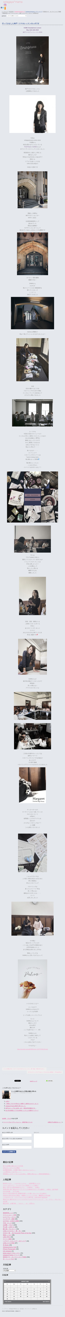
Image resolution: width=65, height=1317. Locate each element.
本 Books (6, 1245)
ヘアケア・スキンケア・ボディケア (14, 1241)
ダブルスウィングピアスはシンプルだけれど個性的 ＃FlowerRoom (45, 1072)
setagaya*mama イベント (11, 1255)
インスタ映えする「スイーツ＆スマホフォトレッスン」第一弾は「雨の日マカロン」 (24, 1069)
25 (20, 1296)
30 (7, 1298)
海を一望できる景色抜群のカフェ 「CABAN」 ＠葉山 (21, 1187)
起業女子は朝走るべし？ (55, 1122)
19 (27, 1293)
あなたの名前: (7, 1132)
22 (46, 1293)
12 (27, 1291)
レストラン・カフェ (27, 13)
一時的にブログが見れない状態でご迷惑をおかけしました (22, 1103)
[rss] (5, 9)
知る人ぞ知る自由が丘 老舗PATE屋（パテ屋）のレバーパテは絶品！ (25, 1193)
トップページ (5, 11)
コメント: (36, 1132)
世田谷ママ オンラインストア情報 (52, 11)
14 (40, 1291)
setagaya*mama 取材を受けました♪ (16, 1106)
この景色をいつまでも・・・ (12, 1172)
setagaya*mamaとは (20, 11)
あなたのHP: (5, 1144)
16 (7, 1293)
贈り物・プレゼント (9, 1229)
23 (7, 1296)
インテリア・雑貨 (8, 1219)
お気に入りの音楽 (8, 1243)
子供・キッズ (7, 1223)
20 (34, 1293)
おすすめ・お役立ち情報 (11, 1221)
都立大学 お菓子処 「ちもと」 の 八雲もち (19, 1203)
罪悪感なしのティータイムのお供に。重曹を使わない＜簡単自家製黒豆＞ (26, 1174)
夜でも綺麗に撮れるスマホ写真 (13, 1166)
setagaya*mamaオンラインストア (34, 11)
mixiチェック (33, 1081)
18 (20, 1293)
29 (46, 1296)
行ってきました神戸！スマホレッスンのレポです (20, 23)
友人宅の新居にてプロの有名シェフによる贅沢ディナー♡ (22, 1110)
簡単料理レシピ (6, 13)
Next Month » (46, 1301)
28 (40, 1296)
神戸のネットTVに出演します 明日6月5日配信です (21, 1108)
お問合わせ (35, 13)
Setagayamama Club (9, 1247)
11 (20, 1291)
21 (40, 1293)
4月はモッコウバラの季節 (11, 1168)
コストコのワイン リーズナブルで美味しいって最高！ (21, 1185)
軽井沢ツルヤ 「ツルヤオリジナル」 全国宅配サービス (21, 1183)
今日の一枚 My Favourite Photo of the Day (17, 1233)
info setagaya (7, 1251)
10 (14, 1291)
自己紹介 (11, 11)
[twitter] (3, 7)
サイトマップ (28, 1308)
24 (14, 1296)
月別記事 (5, 1268)
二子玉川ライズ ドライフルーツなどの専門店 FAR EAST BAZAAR (25, 1197)
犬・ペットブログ (8, 1259)
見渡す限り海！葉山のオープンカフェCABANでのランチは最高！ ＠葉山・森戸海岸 (30, 1189)
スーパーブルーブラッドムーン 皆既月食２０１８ (17, 1122)
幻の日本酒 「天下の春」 (11, 1191)
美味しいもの (7, 1235)
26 (27, 1296)
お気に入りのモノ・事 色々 (12, 1231)
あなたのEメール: (12, 1138)
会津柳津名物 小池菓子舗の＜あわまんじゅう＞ (19, 1170)
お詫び (7, 1101)
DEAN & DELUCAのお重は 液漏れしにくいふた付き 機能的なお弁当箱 (26, 1195)
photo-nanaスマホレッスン (11, 1253)
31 (14, 1298)
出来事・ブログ (6, 1118)
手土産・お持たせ (8, 1227)
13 (34, 1291)
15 (46, 1291)
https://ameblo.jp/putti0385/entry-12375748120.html (32, 1049)
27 (34, 1296)
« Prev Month (7, 1301)
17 (14, 1293)
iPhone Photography (9, 1249)
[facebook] (1, 7)
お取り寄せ (6, 1237)
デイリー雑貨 (7, 1239)
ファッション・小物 (16, 13)
